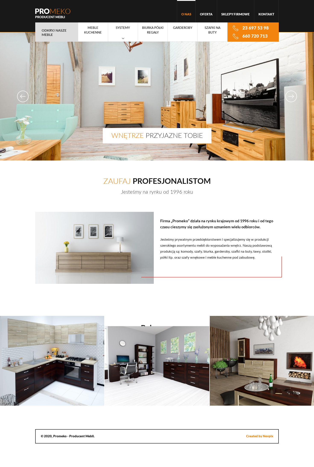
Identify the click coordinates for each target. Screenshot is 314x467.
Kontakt (266, 14)
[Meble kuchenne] (52, 361)
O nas (186, 14)
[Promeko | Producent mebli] (52, 13)
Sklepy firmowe (235, 14)
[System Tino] (261, 361)
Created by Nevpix (259, 436)
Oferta (206, 14)
